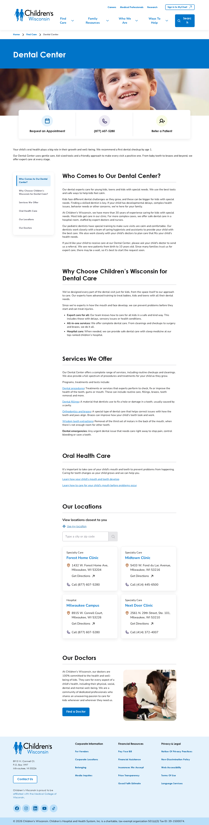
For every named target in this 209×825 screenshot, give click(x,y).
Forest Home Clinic (82, 557)
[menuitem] (33, 180)
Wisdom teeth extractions (77, 421)
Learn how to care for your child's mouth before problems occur (99, 485)
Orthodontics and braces (76, 411)
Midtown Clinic (137, 557)
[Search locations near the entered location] (113, 536)
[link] (112, 7)
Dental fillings (70, 402)
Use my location (77, 526)
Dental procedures (73, 388)
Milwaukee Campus (82, 605)
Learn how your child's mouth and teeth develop (90, 479)
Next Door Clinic (139, 605)
